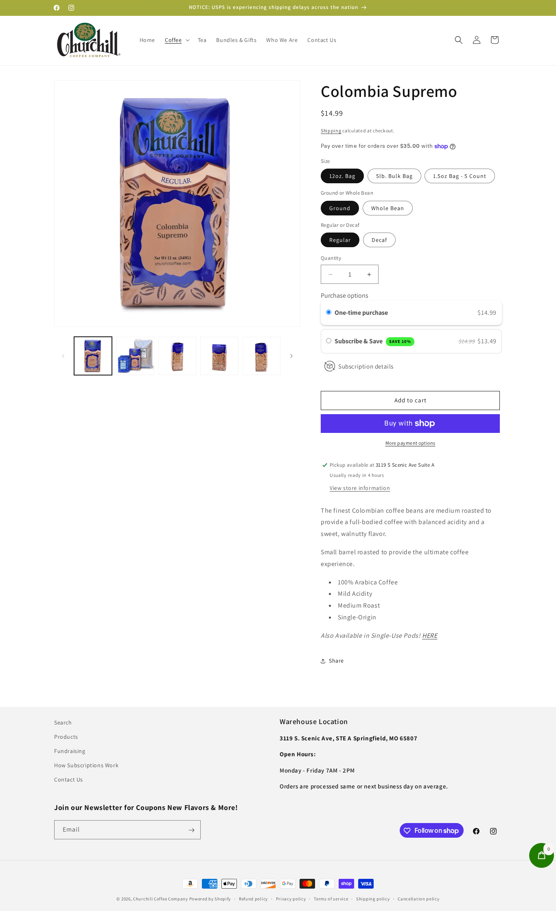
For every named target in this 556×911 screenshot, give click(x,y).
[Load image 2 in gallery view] (135, 356)
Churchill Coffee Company (160, 899)
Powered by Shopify (210, 899)
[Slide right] (291, 356)
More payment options (410, 443)
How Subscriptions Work (86, 765)
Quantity (331, 258)
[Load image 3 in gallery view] (177, 356)
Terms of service (331, 898)
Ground (339, 208)
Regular (340, 240)
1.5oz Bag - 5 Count (459, 176)
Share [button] (336, 660)
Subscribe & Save (373, 341)
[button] (176, 39)
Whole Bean (387, 208)
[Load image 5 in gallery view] (261, 356)
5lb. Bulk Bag (394, 176)
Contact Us (68, 780)
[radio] (328, 313)
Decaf (379, 240)
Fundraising (69, 751)
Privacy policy (291, 898)
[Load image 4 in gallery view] (219, 356)
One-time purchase (361, 313)
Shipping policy (373, 898)
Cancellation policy (418, 898)
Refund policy (253, 898)
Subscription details (366, 366)
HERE (429, 635)
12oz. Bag (342, 176)
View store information (360, 488)
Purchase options (344, 295)
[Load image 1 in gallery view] (93, 356)
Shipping (331, 130)
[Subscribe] (191, 830)
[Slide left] (63, 356)
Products (66, 736)
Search (63, 722)
